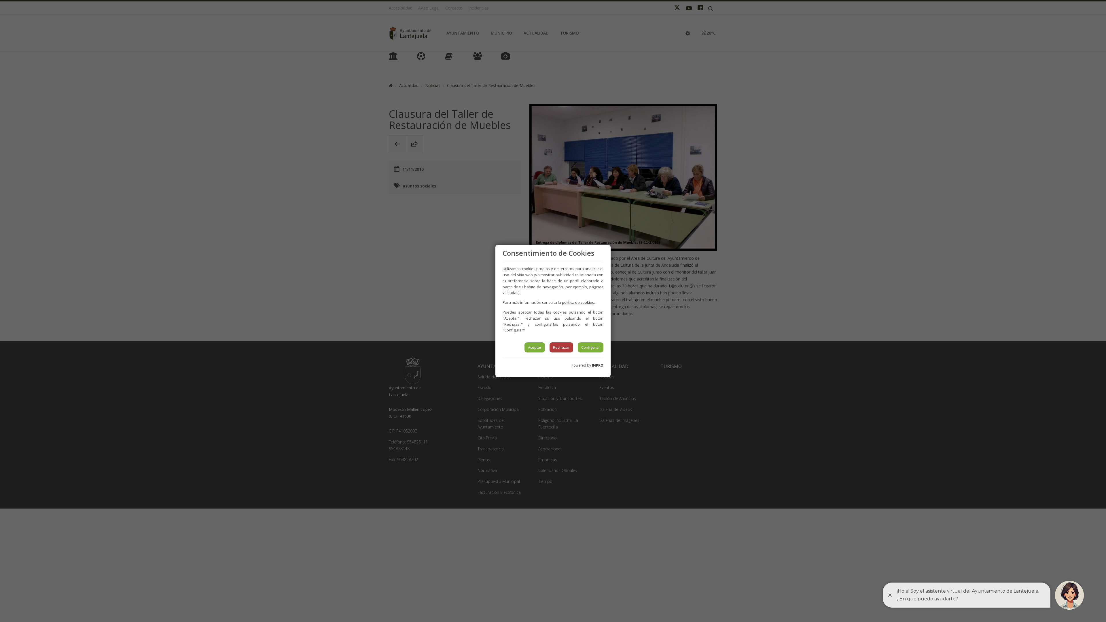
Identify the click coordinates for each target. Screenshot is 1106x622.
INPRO (597, 365)
